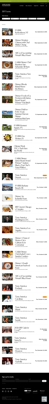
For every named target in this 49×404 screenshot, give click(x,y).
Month (13, 18)
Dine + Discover (29, 5)
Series (39, 18)
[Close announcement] (47, 1)
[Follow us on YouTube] (11, 391)
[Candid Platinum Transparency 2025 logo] (44, 401)
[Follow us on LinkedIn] (8, 391)
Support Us (36, 5)
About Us (42, 5)
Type (30, 18)
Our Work (21, 5)
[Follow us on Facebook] (5, 391)
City (21, 18)
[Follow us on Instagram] (2, 391)
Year (3, 18)
